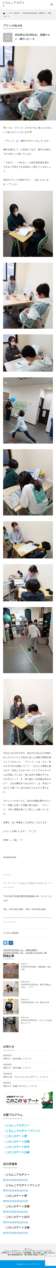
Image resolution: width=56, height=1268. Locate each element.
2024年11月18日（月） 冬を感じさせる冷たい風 (25, 953)
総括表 (24, 1180)
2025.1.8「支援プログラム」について (20, 1086)
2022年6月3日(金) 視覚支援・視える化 (36, 968)
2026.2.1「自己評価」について (17, 1058)
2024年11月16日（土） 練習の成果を (21, 950)
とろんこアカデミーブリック (23, 1130)
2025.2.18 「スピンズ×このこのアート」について (25, 1077)
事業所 (7, 1180)
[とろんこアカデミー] (13, 4)
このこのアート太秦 (18, 1152)
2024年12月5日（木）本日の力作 (35, 1002)
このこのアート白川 (18, 1146)
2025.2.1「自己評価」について (17, 1068)
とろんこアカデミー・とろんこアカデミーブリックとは (27, 1251)
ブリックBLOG (12, 933)
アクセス (17, 1253)
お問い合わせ (48, 1253)
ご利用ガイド (6, 1253)
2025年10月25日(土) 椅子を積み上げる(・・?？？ (36, 986)
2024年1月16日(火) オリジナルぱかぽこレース (36, 1021)
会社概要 (27, 1253)
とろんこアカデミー (18, 1125)
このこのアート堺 (16, 1136)
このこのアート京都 (18, 1141)
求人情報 (37, 1253)
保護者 (15, 1180)
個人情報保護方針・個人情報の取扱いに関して (27, 1255)
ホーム (27, 1249)
